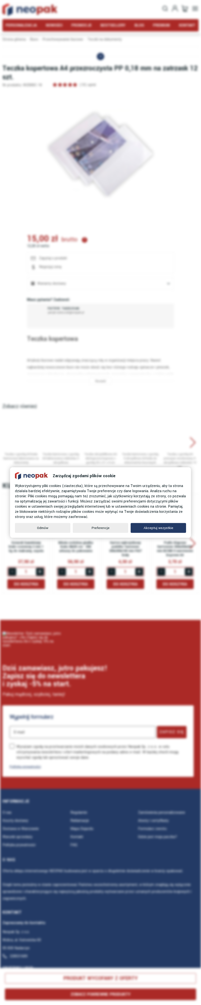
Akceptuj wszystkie (158, 528)
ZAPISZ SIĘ (171, 732)
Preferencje (101, 528)
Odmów (42, 528)
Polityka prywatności (25, 766)
